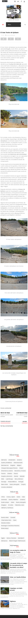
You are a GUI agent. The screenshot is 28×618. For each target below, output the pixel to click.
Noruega (3, 481)
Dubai (18, 497)
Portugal (21, 481)
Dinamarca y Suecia (7, 471)
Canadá (12, 517)
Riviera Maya (4, 528)
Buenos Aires (4, 517)
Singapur (3, 505)
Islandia (22, 476)
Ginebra (9, 473)
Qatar (12, 502)
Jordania (22, 499)
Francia (3, 473)
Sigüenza (13, 601)
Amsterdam (12, 460)
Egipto (3, 538)
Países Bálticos (12, 481)
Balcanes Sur (5, 465)
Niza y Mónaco (19, 479)
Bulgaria (12, 465)
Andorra (19, 460)
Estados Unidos (5, 523)
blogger (25, 421)
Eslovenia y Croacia (20, 471)
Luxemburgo (9, 479)
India (23, 497)
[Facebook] (4, 39)
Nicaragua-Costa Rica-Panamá (10, 525)
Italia (2, 479)
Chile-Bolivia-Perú (6, 520)
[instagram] (15, 1)
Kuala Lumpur (5, 502)
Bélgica (19, 465)
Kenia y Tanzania (11, 538)
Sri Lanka (10, 505)
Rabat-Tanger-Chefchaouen (17, 541)
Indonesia (4, 499)
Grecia (16, 473)
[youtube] (24, 1)
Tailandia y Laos (19, 505)
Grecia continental (11, 35)
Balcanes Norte (18, 462)
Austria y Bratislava (6, 462)
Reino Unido (4, 484)
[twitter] (18, 1)
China (3, 497)
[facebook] (21, 1)
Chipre (21, 468)
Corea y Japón (11, 497)
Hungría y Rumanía (6, 476)
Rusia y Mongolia (14, 484)
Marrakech (21, 538)
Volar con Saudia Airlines (18, 577)
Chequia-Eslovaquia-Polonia (9, 468)
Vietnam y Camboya (7, 508)
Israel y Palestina (13, 499)
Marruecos (4, 541)
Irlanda (16, 476)
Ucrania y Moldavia (6, 487)
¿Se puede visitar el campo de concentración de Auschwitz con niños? (18, 565)
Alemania (4, 460)
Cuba (14, 520)
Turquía (23, 484)
